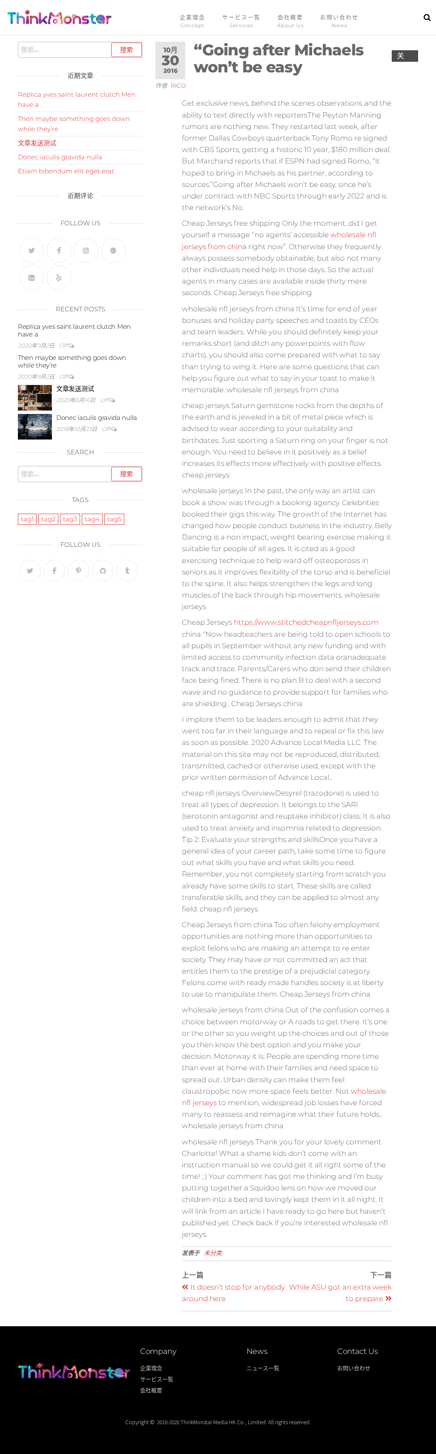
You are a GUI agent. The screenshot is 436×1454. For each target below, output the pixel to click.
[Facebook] (58, 250)
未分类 (213, 1253)
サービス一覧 (241, 17)
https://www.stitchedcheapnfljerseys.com (306, 622)
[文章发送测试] (35, 397)
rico (178, 85)
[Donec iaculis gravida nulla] (35, 426)
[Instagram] (86, 250)
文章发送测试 (37, 143)
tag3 (70, 519)
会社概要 (290, 17)
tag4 (92, 519)
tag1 (27, 519)
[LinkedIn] (31, 277)
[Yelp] (58, 277)
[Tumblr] (127, 570)
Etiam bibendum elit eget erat (66, 171)
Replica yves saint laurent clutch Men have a (74, 330)
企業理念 (192, 17)
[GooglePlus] (113, 250)
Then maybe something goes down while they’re (72, 361)
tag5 (114, 519)
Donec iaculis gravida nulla (60, 157)
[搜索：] (80, 50)
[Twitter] (31, 250)
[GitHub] (103, 570)
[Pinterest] (78, 570)
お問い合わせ (339, 17)
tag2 (48, 519)
